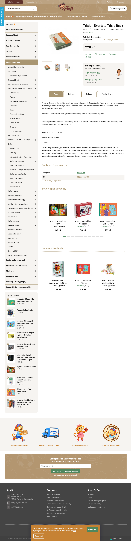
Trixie (91, 32)
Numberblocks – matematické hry (19, 287)
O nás (90, 498)
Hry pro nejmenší (16, 131)
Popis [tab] (56, 94)
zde (74, 531)
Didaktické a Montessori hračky (19, 140)
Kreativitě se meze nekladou (18, 84)
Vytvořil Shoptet (118, 539)
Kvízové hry (14, 127)
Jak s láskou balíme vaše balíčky (59, 504)
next (122, 218)
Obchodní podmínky (54, 498)
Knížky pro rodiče (16, 183)
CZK (98, 2)
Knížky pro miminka (17, 161)
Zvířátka (10, 247)
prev (43, 218)
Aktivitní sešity (15, 187)
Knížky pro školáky (16, 178)
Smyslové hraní (13, 80)
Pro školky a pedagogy (14, 2)
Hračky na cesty (13, 243)
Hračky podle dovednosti (15, 260)
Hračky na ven (13, 191)
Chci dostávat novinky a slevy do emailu (65, 471)
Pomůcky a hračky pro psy (16, 282)
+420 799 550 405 (92, 73)
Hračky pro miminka (15, 230)
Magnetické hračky (14, 234)
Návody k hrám (52, 516)
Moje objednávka (31, 2)
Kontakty (91, 494)
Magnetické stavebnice (15, 30)
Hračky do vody (13, 221)
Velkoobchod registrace (96, 507)
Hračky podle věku (13, 57)
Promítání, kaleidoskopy (16, 200)
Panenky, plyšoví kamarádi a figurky (20, 208)
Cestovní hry (14, 123)
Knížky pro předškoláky (18, 174)
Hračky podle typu (13, 62)
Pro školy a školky (94, 504)
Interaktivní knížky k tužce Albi (20, 157)
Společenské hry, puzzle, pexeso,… (20, 89)
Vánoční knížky (15, 148)
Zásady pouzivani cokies (56, 513)
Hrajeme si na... (13, 217)
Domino (12, 110)
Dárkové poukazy (14, 238)
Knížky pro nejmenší (17, 165)
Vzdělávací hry (15, 118)
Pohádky (13, 153)
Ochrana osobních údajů (55, 501)
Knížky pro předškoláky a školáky (22, 170)
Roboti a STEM (13, 251)
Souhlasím (92, 530)
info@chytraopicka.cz (94, 79)
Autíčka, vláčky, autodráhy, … (18, 204)
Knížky (10, 144)
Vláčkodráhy (12, 71)
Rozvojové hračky (12, 35)
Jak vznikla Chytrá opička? (97, 501)
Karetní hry (13, 106)
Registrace (120, 2)
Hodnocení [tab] (72, 94)
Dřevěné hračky (13, 225)
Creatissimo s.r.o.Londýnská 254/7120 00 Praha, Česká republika (22, 496)
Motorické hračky (14, 212)
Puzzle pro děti (13, 136)
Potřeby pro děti (12, 276)
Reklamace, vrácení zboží (56, 507)
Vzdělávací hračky (13, 41)
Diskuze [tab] (89, 94)
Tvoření (9, 51)
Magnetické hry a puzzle (18, 101)
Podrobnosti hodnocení (115, 29)
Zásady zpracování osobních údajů (65, 475)
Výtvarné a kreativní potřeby (16, 266)
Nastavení (39, 536)
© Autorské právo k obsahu (57, 510)
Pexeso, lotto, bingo (17, 114)
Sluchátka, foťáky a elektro (17, 76)
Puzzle (12, 97)
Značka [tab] (107, 94)
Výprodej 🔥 (10, 24)
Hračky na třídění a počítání (17, 255)
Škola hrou (10, 271)
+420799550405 (17, 507)
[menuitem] (10, 17)
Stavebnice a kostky (15, 195)
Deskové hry (14, 93)
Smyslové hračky (12, 46)
